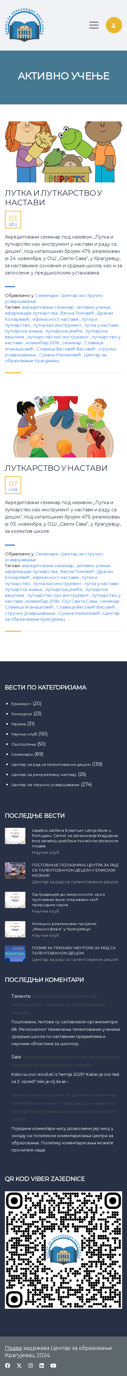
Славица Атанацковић (29, 607)
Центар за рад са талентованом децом (51, 764)
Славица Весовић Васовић (66, 348)
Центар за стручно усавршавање (45, 784)
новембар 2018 (43, 342)
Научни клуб (24, 734)
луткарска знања (24, 330)
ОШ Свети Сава (80, 601)
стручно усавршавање (30, 613)
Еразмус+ (21, 703)
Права (13, 1348)
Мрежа (18, 723)
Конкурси (21, 713)
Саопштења (23, 744)
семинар (72, 342)
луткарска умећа (64, 330)
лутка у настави (102, 325)
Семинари (46, 295)
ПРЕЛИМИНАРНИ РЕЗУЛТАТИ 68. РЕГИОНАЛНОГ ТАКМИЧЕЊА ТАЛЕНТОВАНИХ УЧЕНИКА (58, 1004)
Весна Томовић (78, 313)
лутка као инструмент (57, 325)
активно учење (94, 307)
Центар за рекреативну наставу (44, 774)
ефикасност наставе (56, 319)
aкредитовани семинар (48, 307)
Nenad (17, 1094)
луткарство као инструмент (58, 336)
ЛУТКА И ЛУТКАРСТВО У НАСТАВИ (53, 198)
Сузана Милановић (60, 354)
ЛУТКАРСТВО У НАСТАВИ (56, 468)
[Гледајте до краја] (63, 152)
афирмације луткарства (32, 313)
